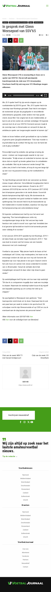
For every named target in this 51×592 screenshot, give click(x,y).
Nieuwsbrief (25, 563)
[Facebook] (4, 40)
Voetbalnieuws (39, 22)
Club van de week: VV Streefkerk (40, 356)
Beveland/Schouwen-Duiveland (27, 19)
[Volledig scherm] (45, 95)
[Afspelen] (5, 95)
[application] (25, 95)
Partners (25, 560)
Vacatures (25, 556)
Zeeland (11, 19)
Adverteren (25, 552)
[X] (10, 40)
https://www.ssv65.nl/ (25, 385)
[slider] (23, 95)
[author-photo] (25, 378)
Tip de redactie (8, 456)
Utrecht (25, 500)
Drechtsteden (25, 486)
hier (7, 320)
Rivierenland (25, 489)
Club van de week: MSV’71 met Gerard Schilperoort (12, 356)
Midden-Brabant (25, 478)
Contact (25, 567)
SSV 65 (8, 35)
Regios (30, 22)
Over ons (25, 549)
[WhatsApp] (21, 40)
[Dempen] (42, 95)
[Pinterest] (15, 40)
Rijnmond (25, 475)
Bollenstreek (25, 496)
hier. (31, 317)
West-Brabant (25, 482)
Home (4, 19)
